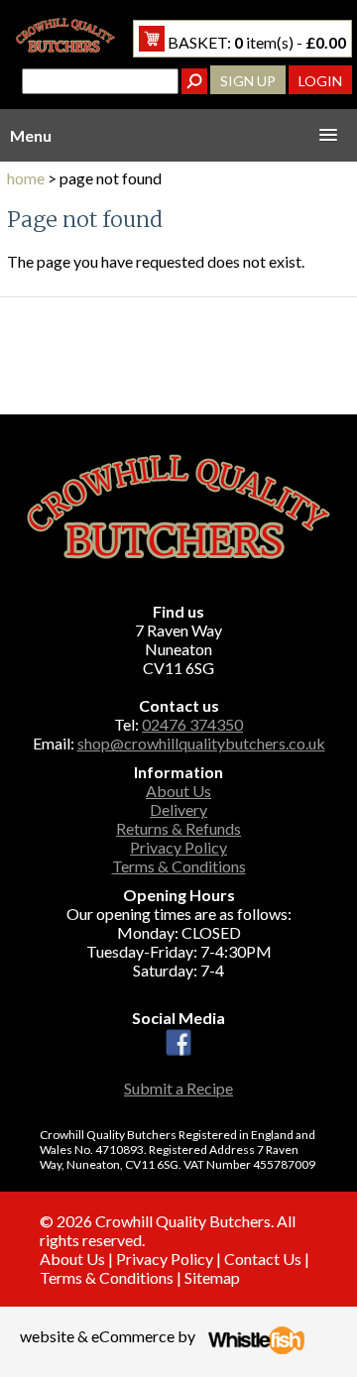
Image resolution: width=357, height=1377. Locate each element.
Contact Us (262, 1258)
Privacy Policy (178, 847)
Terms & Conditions (179, 866)
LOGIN (320, 80)
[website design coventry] (256, 1347)
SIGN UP (248, 80)
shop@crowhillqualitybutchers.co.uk (201, 743)
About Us (178, 790)
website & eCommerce (97, 1335)
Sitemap (212, 1277)
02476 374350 (192, 724)
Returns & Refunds (178, 828)
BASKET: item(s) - (255, 42)
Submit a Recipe (178, 1088)
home (26, 178)
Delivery (178, 809)
